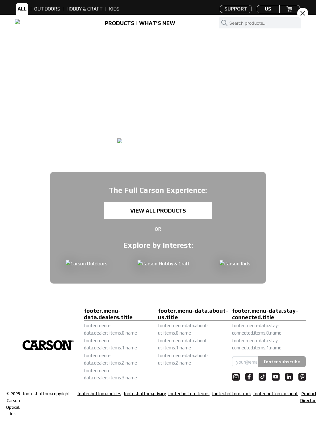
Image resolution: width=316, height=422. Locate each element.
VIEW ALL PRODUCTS (158, 210)
